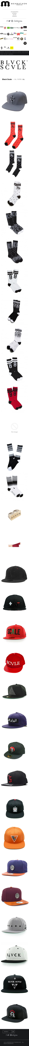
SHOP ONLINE (25, 51)
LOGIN (1, 54)
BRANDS (14, 16)
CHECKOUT (10, 54)
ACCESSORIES (14, 12)
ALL (15, 79)
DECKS (14, 14)
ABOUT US (14, 51)
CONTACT (19, 51)
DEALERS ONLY (8, 51)
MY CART (6, 54)
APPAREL (14, 13)
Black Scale (7, 79)
